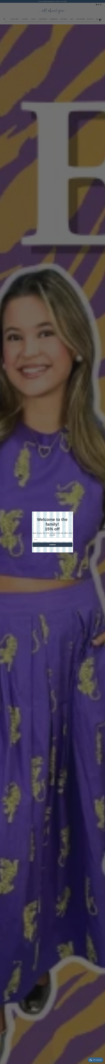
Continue (52, 545)
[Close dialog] (70, 513)
